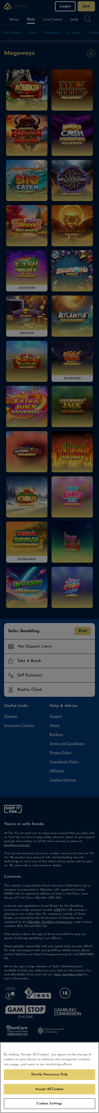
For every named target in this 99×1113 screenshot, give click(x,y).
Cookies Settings (49, 1103)
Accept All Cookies (49, 1089)
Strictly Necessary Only (49, 1074)
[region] (49, 1077)
